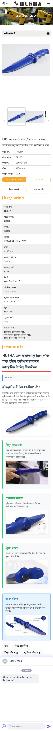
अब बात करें (38, 179)
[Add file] (4, 726)
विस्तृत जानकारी (14, 189)
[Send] (49, 726)
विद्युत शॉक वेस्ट (21, 646)
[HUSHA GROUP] (27, 3)
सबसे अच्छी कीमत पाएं (14, 180)
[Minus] (49, 661)
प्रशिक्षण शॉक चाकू (32, 652)
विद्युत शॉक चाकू (11, 652)
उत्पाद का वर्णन (39, 189)
